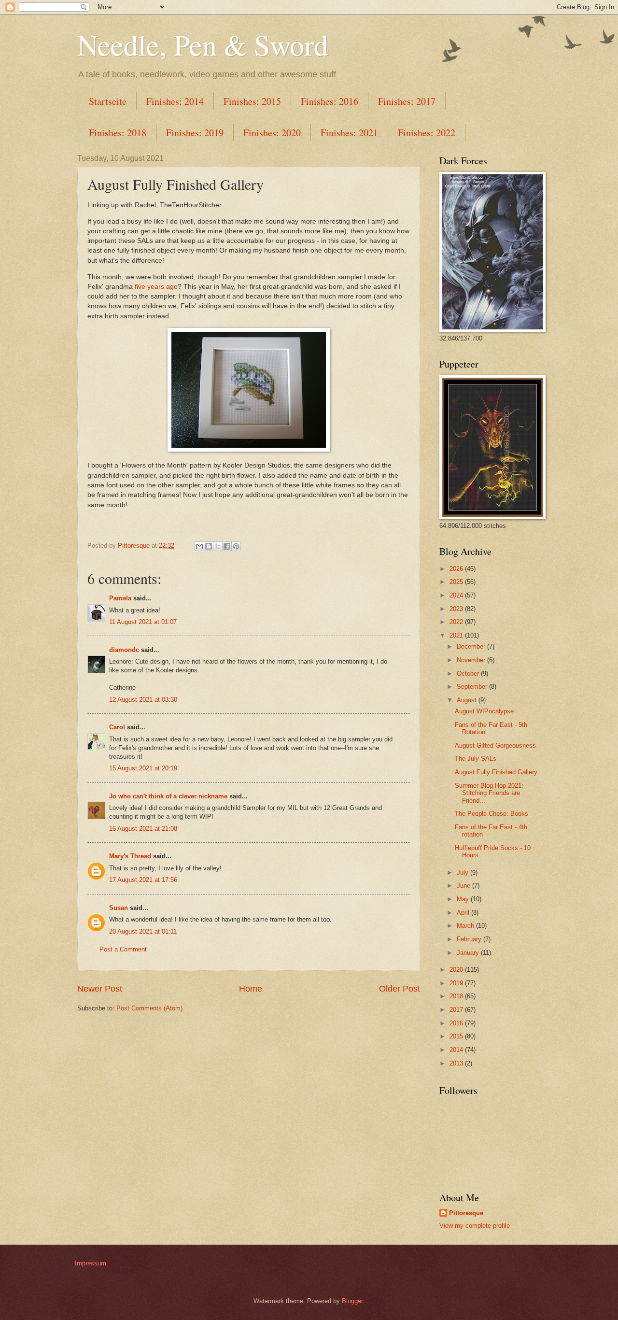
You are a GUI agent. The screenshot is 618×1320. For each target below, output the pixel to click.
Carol (117, 727)
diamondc (124, 649)
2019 (457, 983)
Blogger (352, 1301)
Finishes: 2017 (406, 101)
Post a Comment (123, 949)
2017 (457, 1009)
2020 (457, 969)
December (472, 646)
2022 (457, 621)
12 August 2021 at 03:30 (143, 699)
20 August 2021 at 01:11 (143, 931)
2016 (457, 1023)
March (466, 925)
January (469, 952)
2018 (457, 996)
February (470, 939)
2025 (457, 581)
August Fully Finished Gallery (496, 772)
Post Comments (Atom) (149, 1008)
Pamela (120, 598)
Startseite (107, 101)
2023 (457, 608)
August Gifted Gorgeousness (495, 745)
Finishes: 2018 (117, 132)
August (467, 700)
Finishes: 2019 (195, 132)
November (472, 660)
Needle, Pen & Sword (202, 44)
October (469, 673)
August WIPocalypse (484, 711)
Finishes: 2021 (349, 132)
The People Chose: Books (491, 813)
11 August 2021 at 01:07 (143, 621)
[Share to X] (218, 546)
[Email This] (199, 546)
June (464, 885)
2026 (457, 568)
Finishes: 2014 (175, 101)
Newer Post (99, 989)
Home (250, 989)
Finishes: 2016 (329, 101)
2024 (457, 595)
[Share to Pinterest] (236, 546)
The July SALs (475, 758)
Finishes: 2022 (426, 132)
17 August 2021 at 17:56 (143, 879)
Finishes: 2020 (272, 132)
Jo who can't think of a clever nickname (168, 796)
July (463, 872)
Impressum (90, 1263)
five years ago (156, 286)
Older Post (399, 989)
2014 (457, 1049)
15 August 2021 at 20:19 (143, 768)
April (464, 912)
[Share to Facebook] (227, 546)
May (464, 899)
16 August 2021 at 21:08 (143, 828)
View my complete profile (474, 1225)
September (473, 686)
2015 (457, 1036)
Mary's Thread (130, 856)
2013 (457, 1063)
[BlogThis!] (208, 546)
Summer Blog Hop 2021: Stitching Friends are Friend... (489, 793)
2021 (457, 635)
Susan (118, 907)
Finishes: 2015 (252, 101)
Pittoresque (466, 1213)
